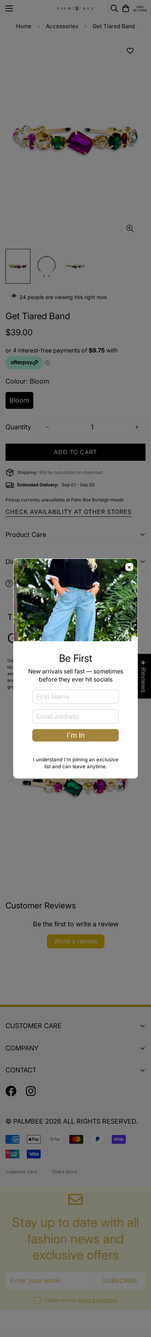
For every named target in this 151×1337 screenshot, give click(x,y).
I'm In (76, 735)
